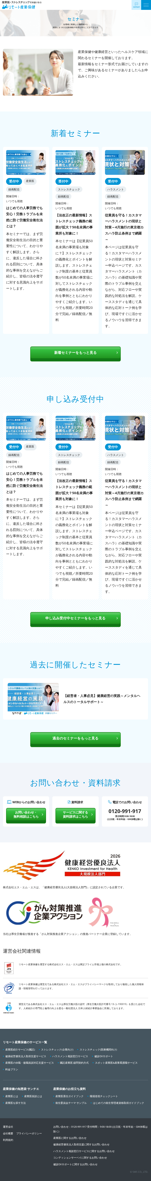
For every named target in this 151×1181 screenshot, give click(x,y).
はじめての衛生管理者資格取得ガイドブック (118, 1103)
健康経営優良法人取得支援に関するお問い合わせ (81, 1144)
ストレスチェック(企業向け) (57, 1049)
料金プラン (11, 1069)
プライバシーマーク (95, 984)
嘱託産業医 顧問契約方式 (74, 1062)
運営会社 (8, 1126)
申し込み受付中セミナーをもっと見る (75, 618)
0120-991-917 (79, 1126)
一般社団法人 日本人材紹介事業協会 (83, 1008)
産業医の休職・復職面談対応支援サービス (29, 1062)
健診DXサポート (103, 1056)
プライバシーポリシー (29, 1133)
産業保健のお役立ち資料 (69, 1089)
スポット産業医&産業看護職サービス (116, 1062)
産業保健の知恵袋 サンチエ (21, 1089)
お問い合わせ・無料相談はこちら (26, 814)
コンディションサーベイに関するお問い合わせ (80, 1157)
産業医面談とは (33, 1096)
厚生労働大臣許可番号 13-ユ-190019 (106, 1004)
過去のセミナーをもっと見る (75, 738)
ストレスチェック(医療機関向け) (98, 1049)
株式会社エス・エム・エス (63, 964)
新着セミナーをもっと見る (75, 352)
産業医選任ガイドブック (69, 1096)
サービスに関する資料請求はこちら (75, 814)
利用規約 (8, 1140)
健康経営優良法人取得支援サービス (25, 1056)
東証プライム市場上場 (92, 964)
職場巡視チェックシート (104, 1096)
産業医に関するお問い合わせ (70, 1138)
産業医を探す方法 (15, 1103)
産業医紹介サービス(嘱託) (20, 1049)
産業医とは (11, 1096)
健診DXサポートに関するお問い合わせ (75, 1164)
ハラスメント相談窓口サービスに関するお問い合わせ (84, 1151)
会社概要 (8, 1133)
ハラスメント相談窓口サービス (70, 1056)
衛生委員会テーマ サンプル (71, 1103)
